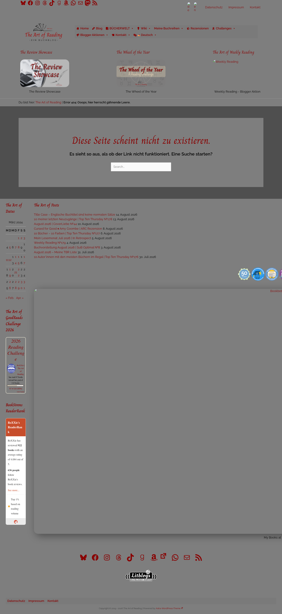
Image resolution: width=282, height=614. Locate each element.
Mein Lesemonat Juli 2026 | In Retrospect (62, 238)
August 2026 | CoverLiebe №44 (55, 224)
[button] (262, 31)
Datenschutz (16, 601)
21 (15, 272)
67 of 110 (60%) (15, 389)
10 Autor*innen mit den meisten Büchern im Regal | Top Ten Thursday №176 (86, 257)
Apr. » (20, 298)
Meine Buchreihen (167, 28)
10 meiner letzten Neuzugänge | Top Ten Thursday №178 (73, 219)
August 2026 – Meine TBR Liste (55, 252)
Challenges (224, 28)
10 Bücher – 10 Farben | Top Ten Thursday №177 (67, 233)
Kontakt (121, 35)
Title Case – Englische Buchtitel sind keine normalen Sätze (74, 214)
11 (7, 260)
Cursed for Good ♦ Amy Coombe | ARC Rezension (68, 228)
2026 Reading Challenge (15, 350)
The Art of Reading (48, 102)
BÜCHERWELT (120, 28)
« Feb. (10, 298)
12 (10, 260)
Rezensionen (200, 28)
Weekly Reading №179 (50, 242)
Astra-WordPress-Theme (168, 608)
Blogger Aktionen (92, 35)
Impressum (36, 601)
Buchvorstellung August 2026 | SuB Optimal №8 (67, 247)
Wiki (144, 28)
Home (84, 28)
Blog (99, 28)
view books (20, 392)
